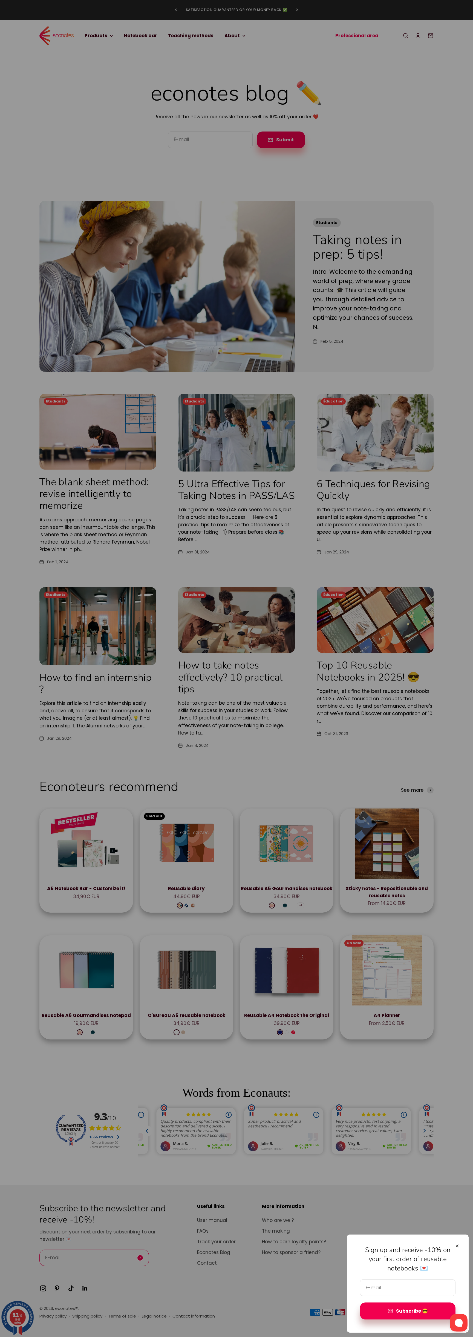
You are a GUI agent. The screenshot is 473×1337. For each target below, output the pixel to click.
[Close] (457, 1246)
